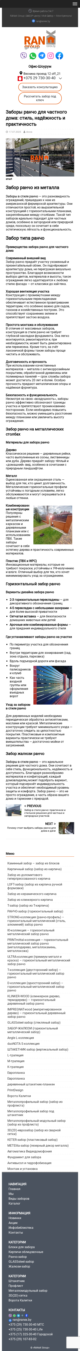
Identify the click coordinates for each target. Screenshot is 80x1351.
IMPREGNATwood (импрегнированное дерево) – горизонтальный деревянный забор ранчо (36, 1013)
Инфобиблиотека (21, 1228)
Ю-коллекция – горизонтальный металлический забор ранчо (30, 932)
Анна (29, 131)
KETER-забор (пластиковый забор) (32, 1140)
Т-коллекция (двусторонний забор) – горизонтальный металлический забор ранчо (35, 973)
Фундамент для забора (24, 1157)
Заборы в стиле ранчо (22, 196)
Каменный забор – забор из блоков (33, 863)
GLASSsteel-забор (21, 1261)
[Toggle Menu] (75, 4)
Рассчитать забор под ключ (40, 98)
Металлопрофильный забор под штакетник (30, 1113)
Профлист (16, 1286)
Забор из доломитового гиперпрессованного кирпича (28, 876)
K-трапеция (15, 1067)
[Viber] (23, 55)
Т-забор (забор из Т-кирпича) (28, 905)
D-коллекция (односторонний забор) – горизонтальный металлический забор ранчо (35, 986)
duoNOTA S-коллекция (23, 1044)
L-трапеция (15, 1055)
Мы (11, 1194)
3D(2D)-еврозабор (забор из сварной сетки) (34, 1132)
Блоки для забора (22, 1247)
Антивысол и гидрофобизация (29, 1163)
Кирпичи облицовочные (26, 1252)
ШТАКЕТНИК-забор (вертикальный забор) (37, 1049)
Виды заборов (19, 1198)
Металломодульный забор (28, 1290)
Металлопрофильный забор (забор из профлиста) (35, 1103)
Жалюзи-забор (19, 1266)
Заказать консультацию (40, 87)
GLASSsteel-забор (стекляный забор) (34, 1022)
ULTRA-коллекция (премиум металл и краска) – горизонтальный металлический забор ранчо (38, 960)
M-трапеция (15, 1061)
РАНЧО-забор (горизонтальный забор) (35, 911)
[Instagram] (22, 1315)
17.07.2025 (15, 131)
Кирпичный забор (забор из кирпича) (34, 869)
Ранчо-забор (18, 1257)
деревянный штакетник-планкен (31, 1084)
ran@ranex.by (43, 21)
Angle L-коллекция (20, 1038)
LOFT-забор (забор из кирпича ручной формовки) (34, 886)
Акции (13, 1223)
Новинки (15, 1218)
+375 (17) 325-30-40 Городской (31, 1334)
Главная (14, 1189)
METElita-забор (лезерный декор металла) (38, 1145)
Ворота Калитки (19, 1096)
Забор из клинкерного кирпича (30, 900)
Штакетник (17, 1281)
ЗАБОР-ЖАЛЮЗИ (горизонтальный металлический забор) (32, 1030)
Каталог (14, 1203)
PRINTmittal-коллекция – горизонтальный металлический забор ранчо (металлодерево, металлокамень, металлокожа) (37, 945)
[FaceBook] (59, 55)
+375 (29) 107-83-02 (23, 1339)
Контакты (16, 1232)
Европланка (16, 1073)
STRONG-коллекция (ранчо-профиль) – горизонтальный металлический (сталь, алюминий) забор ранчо (36, 920)
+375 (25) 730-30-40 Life (26, 1329)
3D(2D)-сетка (18, 1295)
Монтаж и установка (22, 1169)
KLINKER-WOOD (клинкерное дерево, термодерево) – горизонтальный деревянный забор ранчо (33, 999)
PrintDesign (15, 1090)
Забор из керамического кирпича (32, 894)
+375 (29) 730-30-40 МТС (26, 1324)
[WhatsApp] (32, 55)
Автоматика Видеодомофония (29, 1151)
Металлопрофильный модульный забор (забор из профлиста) (36, 1122)
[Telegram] (41, 55)
